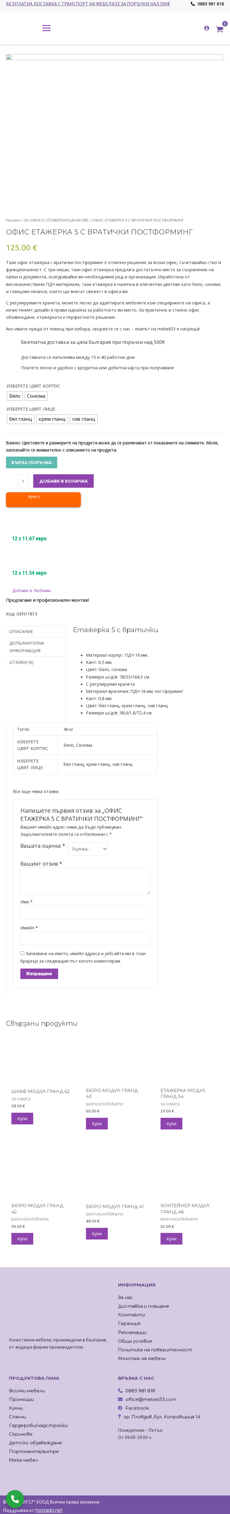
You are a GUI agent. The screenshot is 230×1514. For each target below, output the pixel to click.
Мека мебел (23, 1460)
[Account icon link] (206, 28)
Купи (22, 1118)
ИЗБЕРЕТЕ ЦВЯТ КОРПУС (33, 386)
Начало (13, 220)
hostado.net (48, 1510)
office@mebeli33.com (150, 1399)
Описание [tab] (21, 631)
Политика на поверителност (155, 1350)
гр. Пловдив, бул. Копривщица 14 (162, 1417)
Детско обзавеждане (35, 1443)
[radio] (14, 395)
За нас (125, 1297)
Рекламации (132, 1332)
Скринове (21, 1434)
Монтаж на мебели (142, 1358)
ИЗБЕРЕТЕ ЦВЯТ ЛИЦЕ (31, 409)
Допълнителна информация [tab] (26, 646)
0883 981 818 (210, 4)
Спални (17, 1417)
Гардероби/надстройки (38, 1425)
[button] (28, 590)
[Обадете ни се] (15, 1499)
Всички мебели (27, 1390)
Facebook (137, 1408)
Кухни (16, 1408)
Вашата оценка (42, 845)
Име (26, 902)
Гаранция (129, 1323)
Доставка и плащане (143, 1306)
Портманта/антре (34, 1451)
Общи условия (135, 1341)
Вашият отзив (41, 863)
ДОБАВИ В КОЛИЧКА (63, 481)
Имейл (29, 928)
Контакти (131, 1315)
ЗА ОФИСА (34, 220)
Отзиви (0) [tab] (21, 662)
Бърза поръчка (31, 462)
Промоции (21, 1399)
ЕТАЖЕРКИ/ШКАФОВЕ (67, 220)
